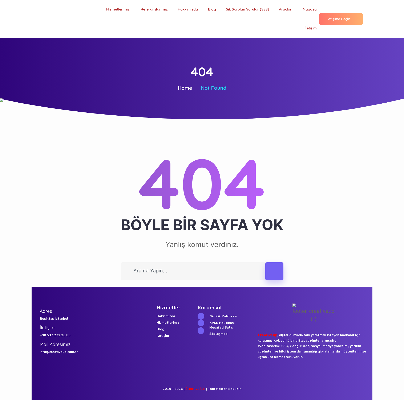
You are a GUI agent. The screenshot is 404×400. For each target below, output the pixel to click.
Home (185, 88)
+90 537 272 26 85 (55, 335)
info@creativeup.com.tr (59, 352)
